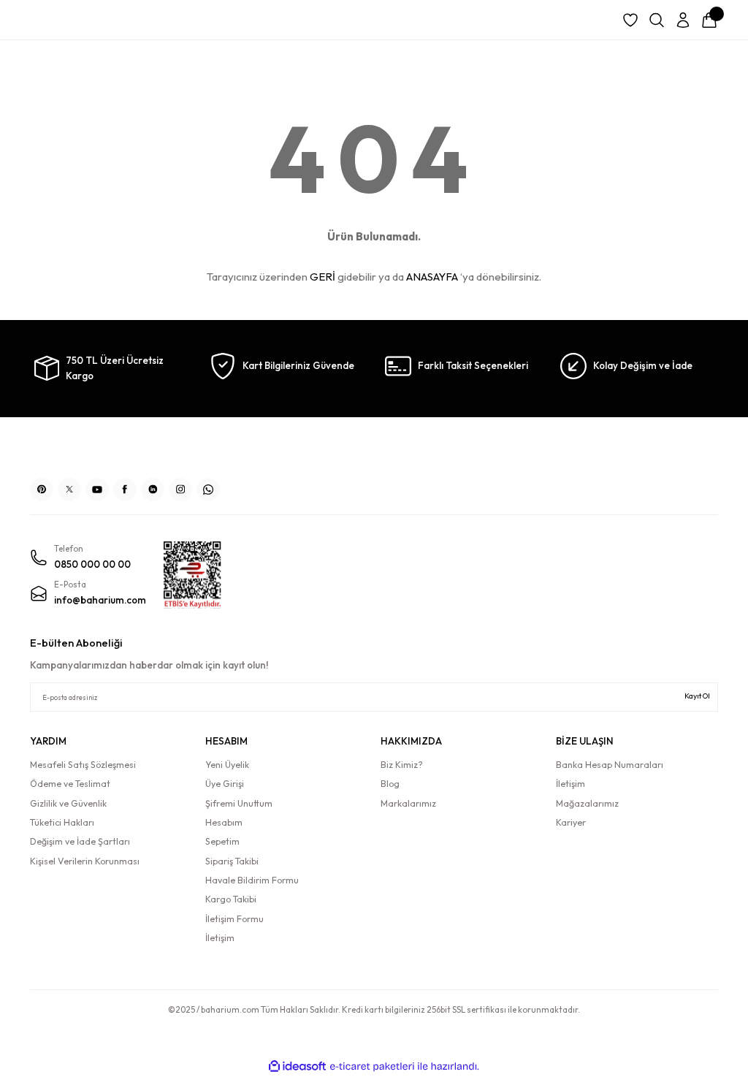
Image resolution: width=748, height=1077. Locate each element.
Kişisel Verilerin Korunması (85, 861)
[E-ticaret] (372, 1066)
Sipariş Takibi (232, 861)
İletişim (219, 937)
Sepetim (222, 841)
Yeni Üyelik (227, 764)
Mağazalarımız (587, 803)
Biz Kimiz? (402, 764)
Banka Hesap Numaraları (609, 764)
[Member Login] (683, 20)
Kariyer (571, 822)
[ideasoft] (297, 1066)
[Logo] (374, 450)
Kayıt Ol (697, 696)
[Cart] (709, 20)
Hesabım (224, 822)
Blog (390, 783)
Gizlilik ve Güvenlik (68, 803)
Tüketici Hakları (62, 822)
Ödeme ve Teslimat (70, 783)
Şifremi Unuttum (238, 803)
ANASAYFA (432, 276)
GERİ (322, 276)
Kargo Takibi (230, 899)
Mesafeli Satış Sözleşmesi (83, 764)
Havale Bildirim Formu (252, 880)
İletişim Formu (234, 918)
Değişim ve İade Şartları (80, 841)
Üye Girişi (224, 783)
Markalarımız (408, 803)
